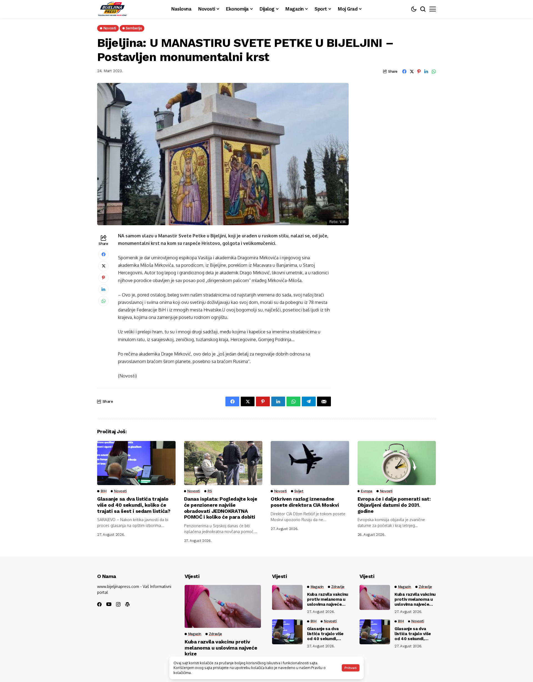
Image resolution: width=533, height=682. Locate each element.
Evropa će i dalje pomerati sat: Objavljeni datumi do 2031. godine (394, 505)
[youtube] (108, 604)
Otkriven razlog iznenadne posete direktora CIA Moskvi (305, 502)
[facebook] (99, 604)
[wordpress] (127, 604)
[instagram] (118, 604)
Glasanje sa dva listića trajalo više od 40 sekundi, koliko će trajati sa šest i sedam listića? (133, 505)
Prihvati (351, 668)
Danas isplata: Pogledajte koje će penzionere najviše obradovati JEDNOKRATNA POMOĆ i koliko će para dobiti (220, 508)
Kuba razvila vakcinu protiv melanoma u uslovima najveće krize (221, 647)
